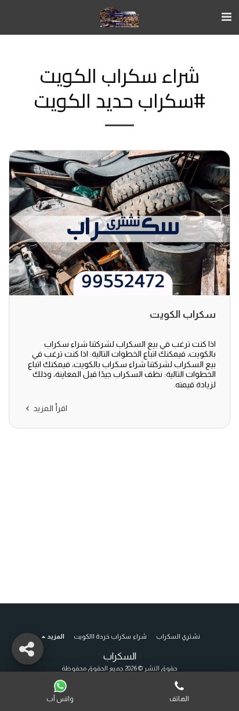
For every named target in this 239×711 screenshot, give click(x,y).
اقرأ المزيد (49, 408)
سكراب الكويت (183, 314)
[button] (226, 16)
